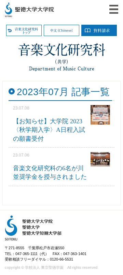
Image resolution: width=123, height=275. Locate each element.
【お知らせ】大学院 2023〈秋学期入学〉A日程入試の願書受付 (49, 130)
